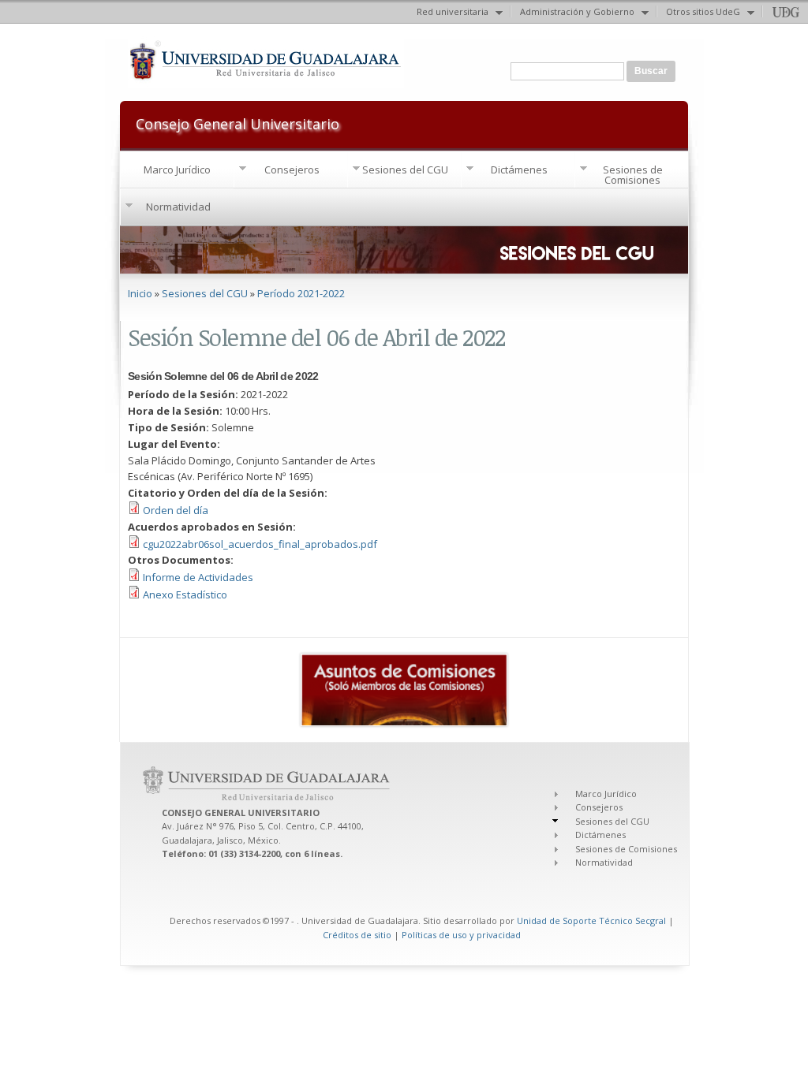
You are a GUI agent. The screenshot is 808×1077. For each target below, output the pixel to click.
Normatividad (178, 206)
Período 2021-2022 (301, 293)
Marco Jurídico (177, 169)
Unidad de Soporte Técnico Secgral (592, 920)
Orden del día (175, 510)
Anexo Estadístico (185, 594)
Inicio (140, 293)
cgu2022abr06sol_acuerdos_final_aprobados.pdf (260, 544)
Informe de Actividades (198, 577)
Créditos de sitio (357, 935)
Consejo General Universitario (237, 122)
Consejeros (292, 169)
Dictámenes (519, 169)
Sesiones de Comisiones (633, 174)
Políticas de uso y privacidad (461, 935)
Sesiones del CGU (405, 169)
